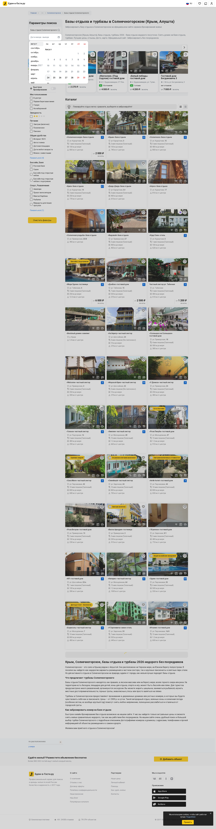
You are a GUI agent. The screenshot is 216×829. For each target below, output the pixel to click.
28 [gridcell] (72, 77)
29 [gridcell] (78, 77)
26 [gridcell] (60, 77)
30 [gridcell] (84, 77)
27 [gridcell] (66, 77)
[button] (199, 3)
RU (191, 3)
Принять (188, 822)
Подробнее (191, 817)
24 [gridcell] (48, 77)
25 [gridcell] (54, 77)
